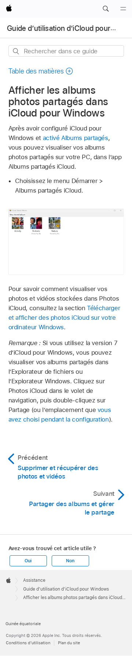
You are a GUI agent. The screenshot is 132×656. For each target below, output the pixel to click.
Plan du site (69, 642)
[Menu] (123, 9)
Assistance (34, 580)
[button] (105, 9)
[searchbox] (66, 51)
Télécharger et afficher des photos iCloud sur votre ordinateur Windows (64, 317)
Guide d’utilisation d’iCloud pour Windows (66, 589)
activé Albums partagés (75, 137)
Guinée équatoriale (23, 623)
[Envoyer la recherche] (16, 51)
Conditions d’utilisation (28, 642)
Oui (28, 560)
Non (70, 560)
